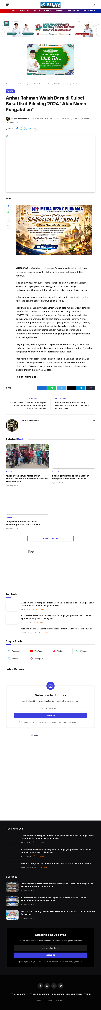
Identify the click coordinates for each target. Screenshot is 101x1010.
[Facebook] (8, 205)
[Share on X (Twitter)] (25, 129)
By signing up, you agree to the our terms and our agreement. (51, 722)
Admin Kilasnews (20, 119)
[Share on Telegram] (30, 129)
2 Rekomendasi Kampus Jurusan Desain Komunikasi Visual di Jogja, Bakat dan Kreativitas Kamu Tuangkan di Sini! (57, 604)
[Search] (93, 5)
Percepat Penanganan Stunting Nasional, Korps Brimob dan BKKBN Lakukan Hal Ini (72, 405)
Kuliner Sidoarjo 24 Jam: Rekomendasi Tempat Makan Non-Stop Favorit (56, 628)
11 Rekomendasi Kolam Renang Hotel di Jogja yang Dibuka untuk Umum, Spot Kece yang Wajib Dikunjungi (56, 617)
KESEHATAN (73, 10)
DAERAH (55, 472)
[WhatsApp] (8, 212)
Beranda (9, 84)
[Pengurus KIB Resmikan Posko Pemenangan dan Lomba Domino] (27, 502)
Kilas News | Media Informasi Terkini (71, 994)
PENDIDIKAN (89, 10)
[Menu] (7, 5)
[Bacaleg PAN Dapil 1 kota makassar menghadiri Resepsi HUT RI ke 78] (73, 456)
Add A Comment (50, 539)
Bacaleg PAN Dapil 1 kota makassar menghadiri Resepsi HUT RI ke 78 (70, 477)
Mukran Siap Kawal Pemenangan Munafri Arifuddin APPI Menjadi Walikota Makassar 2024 (27, 478)
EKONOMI (59, 10)
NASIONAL (24, 10)
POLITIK (37, 10)
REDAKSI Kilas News (39, 994)
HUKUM (47, 10)
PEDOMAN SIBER (17, 994)
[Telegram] (8, 225)
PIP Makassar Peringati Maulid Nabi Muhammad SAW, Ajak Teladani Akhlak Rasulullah (58, 912)
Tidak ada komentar (81, 119)
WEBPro (60, 1001)
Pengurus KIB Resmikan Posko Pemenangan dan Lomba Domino (23, 523)
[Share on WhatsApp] (21, 129)
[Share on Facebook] (17, 129)
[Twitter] (8, 218)
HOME (13, 10)
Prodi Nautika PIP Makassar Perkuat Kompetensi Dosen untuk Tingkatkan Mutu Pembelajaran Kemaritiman (57, 885)
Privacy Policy (67, 722)
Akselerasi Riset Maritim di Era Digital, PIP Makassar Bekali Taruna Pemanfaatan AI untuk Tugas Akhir (53, 899)
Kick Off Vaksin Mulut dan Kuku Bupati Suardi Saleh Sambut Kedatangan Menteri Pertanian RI (28, 405)
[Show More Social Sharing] (35, 129)
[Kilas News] (51, 4)
